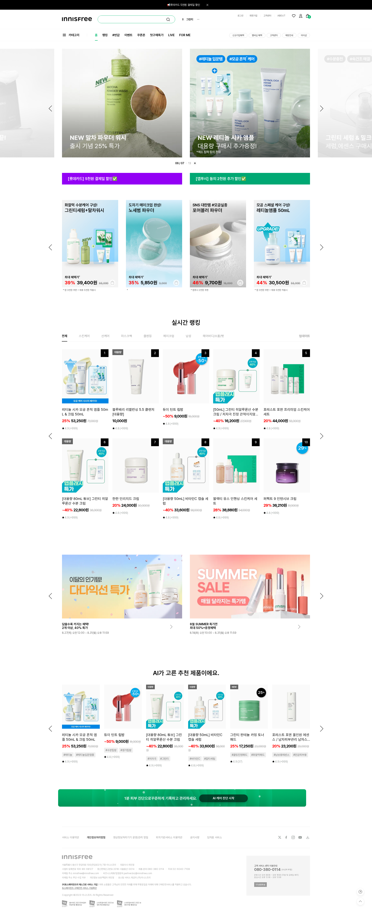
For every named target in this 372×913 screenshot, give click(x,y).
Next (321, 108)
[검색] (168, 19)
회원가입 (253, 15)
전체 (64, 336)
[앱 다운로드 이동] (307, 837)
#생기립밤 (126, 750)
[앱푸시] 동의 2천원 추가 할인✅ (221, 178)
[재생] (195, 163)
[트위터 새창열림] (279, 837)
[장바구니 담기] (112, 283)
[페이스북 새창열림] (286, 837)
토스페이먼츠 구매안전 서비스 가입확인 (79, 888)
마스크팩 (126, 336)
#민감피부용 (300, 754)
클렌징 (148, 336)
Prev (50, 108)
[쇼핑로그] (360, 892)
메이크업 (168, 336)
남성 (188, 336)
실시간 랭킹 (186, 322)
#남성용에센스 (281, 754)
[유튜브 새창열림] (300, 837)
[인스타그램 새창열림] (293, 837)
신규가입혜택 (238, 35)
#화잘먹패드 (257, 754)
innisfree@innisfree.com (86, 873)
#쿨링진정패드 (239, 754)
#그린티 (164, 758)
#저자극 (152, 758)
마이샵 (304, 35)
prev (50, 247)
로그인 (240, 15)
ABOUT (281, 15)
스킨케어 (84, 336)
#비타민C (195, 758)
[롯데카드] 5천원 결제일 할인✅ (92, 178)
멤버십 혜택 (257, 35)
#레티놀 (68, 754)
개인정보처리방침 (96, 837)
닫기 (207, 4)
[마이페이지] (300, 16)
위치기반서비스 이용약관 (169, 837)
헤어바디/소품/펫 (213, 336)
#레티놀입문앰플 (85, 754)
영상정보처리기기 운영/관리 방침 (130, 837)
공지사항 (194, 837)
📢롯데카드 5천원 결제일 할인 (183, 4)
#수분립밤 (111, 750)
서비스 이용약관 (70, 837)
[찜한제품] (293, 16)
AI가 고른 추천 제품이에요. (186, 673)
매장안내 (289, 35)
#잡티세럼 (209, 758)
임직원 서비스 (214, 837)
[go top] (360, 901)
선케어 (105, 336)
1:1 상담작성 (260, 884)
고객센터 (267, 15)
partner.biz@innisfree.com (138, 873)
